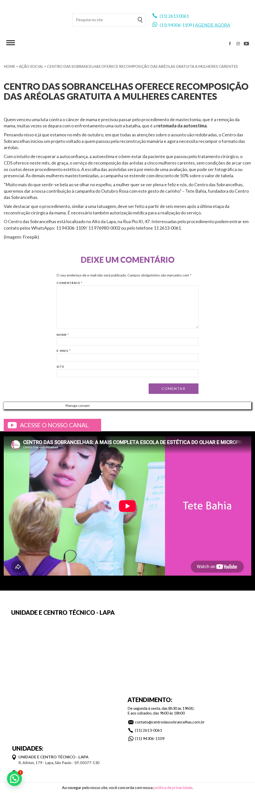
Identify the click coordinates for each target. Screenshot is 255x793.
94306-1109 (180, 25)
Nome (63, 335)
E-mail (64, 350)
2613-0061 (152, 730)
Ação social (31, 66)
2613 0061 (178, 16)
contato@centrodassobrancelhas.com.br (170, 721)
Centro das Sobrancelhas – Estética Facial (35, 17)
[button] (14, 778)
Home (9, 66)
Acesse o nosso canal (54, 425)
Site (60, 366)
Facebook (230, 43)
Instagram (238, 43)
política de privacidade (172, 787)
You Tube (246, 43)
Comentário (69, 283)
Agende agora (212, 25)
